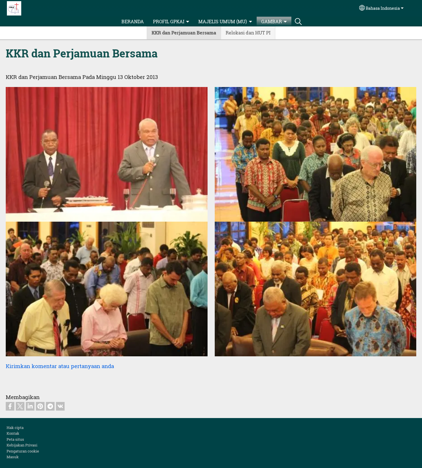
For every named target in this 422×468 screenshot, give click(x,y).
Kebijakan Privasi (22, 445)
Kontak (13, 433)
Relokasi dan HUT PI (248, 33)
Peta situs (15, 439)
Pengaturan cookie (23, 451)
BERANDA (132, 21)
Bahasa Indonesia (383, 8)
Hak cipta (15, 427)
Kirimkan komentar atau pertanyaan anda (60, 366)
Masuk (13, 457)
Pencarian (298, 21)
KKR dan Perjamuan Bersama (184, 33)
